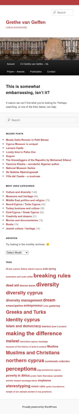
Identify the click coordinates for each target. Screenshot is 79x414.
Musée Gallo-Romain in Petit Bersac (27, 139)
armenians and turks (16, 276)
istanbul (46, 326)
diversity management (24, 300)
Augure (10, 156)
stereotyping (18, 385)
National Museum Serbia (20, 168)
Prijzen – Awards (16, 71)
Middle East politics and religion (25, 200)
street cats (38, 386)
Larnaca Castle (14, 148)
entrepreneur (33, 305)
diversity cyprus (24, 292)
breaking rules (52, 275)
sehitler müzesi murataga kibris (21, 380)
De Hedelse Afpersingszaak (22, 172)
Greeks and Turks (26, 311)
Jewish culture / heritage (20, 228)
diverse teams (27, 285)
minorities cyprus (29, 341)
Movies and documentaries (22, 220)
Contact (51, 71)
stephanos (44, 380)
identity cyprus (23, 319)
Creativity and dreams (19, 216)
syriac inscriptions (55, 386)
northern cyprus (25, 360)
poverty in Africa (18, 375)
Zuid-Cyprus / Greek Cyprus (22, 212)
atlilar (30, 276)
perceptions (21, 368)
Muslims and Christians (33, 352)
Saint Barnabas (45, 375)
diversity (47, 284)
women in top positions (40, 391)
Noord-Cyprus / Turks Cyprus (23, 204)
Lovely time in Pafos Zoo (21, 152)
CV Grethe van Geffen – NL (34, 63)
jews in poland (59, 326)
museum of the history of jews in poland (26, 346)
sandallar (58, 375)
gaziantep (54, 305)
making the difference (34, 333)
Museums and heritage (19, 196)
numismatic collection (57, 361)
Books (9, 224)
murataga (43, 341)
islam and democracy (23, 325)
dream (49, 300)
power (33, 375)
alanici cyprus (35, 268)
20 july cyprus (13, 268)
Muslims (52, 346)
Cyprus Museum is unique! (22, 144)
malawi (12, 340)
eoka (46, 305)
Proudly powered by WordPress (39, 406)
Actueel (11, 63)
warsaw (23, 391)
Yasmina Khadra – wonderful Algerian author (32, 164)
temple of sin (12, 391)
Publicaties (36, 71)
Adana (24, 268)
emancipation (14, 305)
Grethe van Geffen (26, 22)
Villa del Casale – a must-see (23, 176)
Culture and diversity (18, 192)
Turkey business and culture (23, 208)
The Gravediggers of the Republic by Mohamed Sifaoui (38, 160)
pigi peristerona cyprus (49, 369)
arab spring (49, 268)
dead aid (12, 285)
